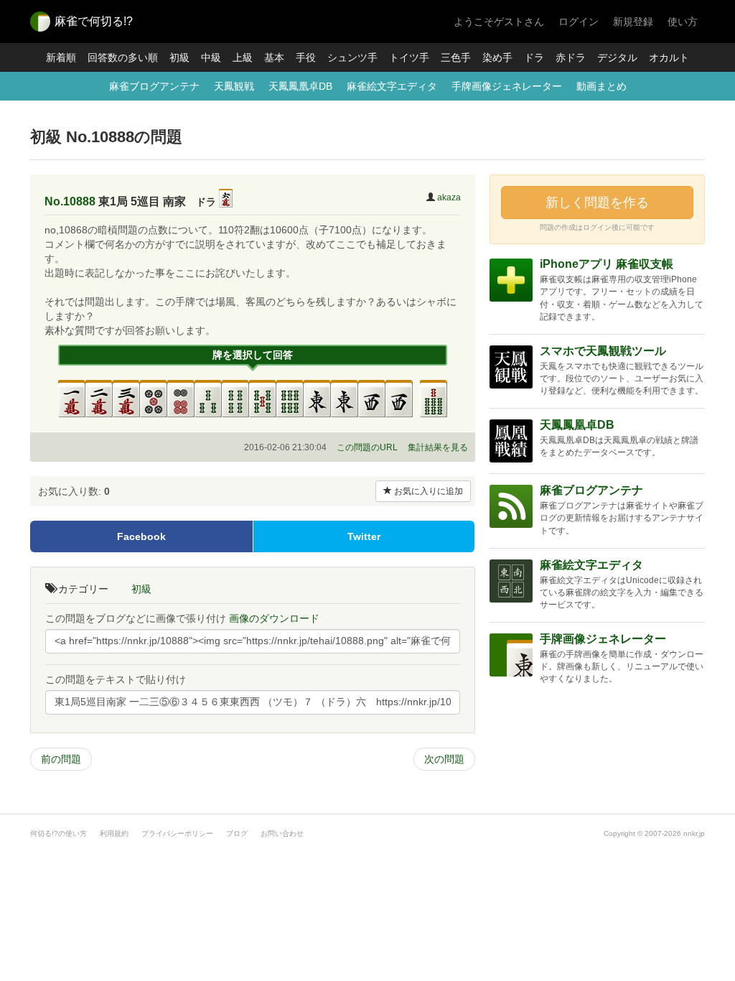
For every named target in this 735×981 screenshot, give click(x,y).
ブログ (237, 833)
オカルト (669, 57)
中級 (211, 57)
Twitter (363, 536)
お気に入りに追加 (427, 491)
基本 (274, 57)
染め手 (497, 57)
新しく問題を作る (597, 202)
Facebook (141, 536)
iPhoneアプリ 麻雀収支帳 (606, 264)
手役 (306, 57)
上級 (243, 57)
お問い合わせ (282, 833)
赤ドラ (571, 57)
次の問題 (444, 759)
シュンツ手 (352, 57)
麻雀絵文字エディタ (392, 86)
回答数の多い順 (123, 57)
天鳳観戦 (234, 86)
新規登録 (633, 21)
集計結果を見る (438, 447)
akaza (449, 197)
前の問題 (61, 759)
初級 (179, 57)
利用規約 (114, 833)
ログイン (578, 21)
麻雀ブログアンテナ (154, 86)
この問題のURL (367, 447)
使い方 (683, 21)
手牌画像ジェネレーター (506, 86)
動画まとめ (601, 86)
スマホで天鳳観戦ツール (603, 351)
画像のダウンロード (274, 618)
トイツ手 (409, 57)
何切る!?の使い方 (58, 833)
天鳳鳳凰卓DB (300, 86)
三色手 (456, 57)
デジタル (617, 57)
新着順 (61, 57)
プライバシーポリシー (177, 833)
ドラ (534, 57)
